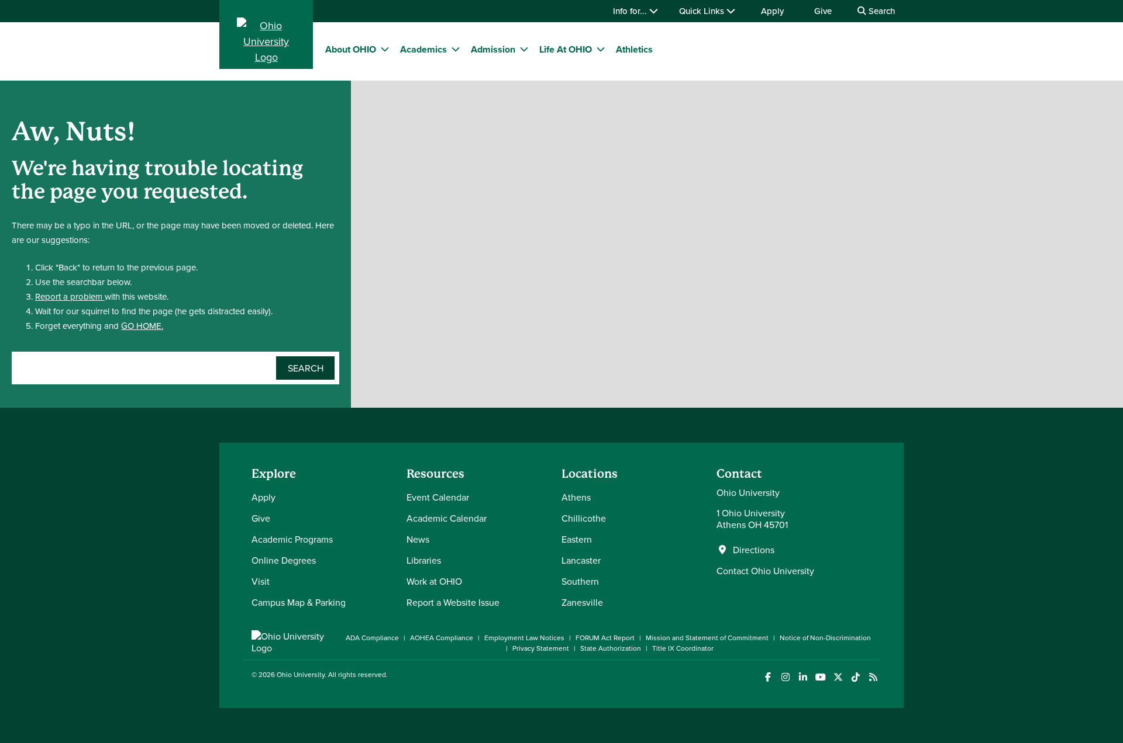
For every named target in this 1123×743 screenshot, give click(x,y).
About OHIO (350, 49)
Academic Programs (292, 539)
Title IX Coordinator (683, 648)
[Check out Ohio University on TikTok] (855, 677)
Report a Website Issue (453, 602)
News (418, 539)
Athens (576, 497)
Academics (423, 49)
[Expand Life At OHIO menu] (600, 49)
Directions (753, 549)
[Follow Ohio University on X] (838, 677)
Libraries (424, 560)
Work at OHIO (434, 581)
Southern (580, 581)
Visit (261, 581)
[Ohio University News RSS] (873, 677)
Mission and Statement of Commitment (707, 638)
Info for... (631, 11)
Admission (493, 49)
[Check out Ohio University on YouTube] (820, 677)
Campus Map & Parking (299, 602)
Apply (772, 11)
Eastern (577, 539)
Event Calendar (438, 497)
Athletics (634, 49)
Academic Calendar (447, 518)
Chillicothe (584, 518)
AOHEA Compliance (441, 638)
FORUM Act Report (605, 638)
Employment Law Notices (524, 638)
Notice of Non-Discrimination (825, 638)
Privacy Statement (540, 648)
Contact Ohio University (765, 570)
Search (880, 11)
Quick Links (702, 11)
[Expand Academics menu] (455, 49)
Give (823, 11)
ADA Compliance (372, 638)
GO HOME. (142, 326)
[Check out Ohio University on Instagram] (785, 677)
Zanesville (582, 602)
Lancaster (581, 560)
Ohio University (301, 674)
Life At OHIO (565, 49)
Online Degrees (284, 560)
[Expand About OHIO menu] (384, 49)
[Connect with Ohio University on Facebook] (767, 677)
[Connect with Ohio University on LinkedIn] (802, 677)
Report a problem (70, 296)
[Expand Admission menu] (524, 49)
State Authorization (610, 648)
